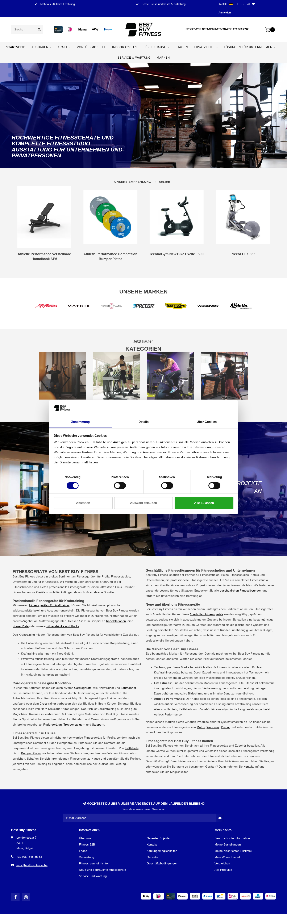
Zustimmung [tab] (80, 422)
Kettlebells (131, 748)
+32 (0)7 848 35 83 (29, 856)
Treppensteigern (74, 724)
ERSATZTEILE (204, 47)
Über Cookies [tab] (207, 422)
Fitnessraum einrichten (94, 863)
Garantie (152, 857)
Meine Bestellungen (228, 844)
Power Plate (21, 626)
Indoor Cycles (124, 47)
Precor (225, 727)
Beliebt (165, 181)
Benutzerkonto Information (232, 838)
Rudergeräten (52, 724)
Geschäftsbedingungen (162, 863)
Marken (163, 57)
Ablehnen (83, 503)
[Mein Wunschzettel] (253, 4)
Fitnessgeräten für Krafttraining (50, 605)
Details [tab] (143, 422)
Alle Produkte (223, 869)
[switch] (120, 485)
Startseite (15, 47)
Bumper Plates (31, 753)
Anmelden (225, 12)
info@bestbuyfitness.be (31, 865)
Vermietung (86, 857)
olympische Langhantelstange (76, 669)
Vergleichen (222, 863)
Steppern (98, 724)
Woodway (213, 727)
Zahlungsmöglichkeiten (162, 850)
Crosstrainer (48, 703)
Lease (83, 850)
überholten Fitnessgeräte (206, 614)
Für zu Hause (155, 47)
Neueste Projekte (158, 838)
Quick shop (46, 255)
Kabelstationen (116, 621)
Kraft (63, 47)
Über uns (85, 838)
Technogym (256, 672)
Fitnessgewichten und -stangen (46, 664)
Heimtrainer (106, 687)
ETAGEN (181, 47)
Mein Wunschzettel (227, 857)
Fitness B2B (87, 844)
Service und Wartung (93, 876)
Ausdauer (40, 47)
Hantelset (134, 664)
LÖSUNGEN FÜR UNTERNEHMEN (248, 47)
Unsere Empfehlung (132, 181)
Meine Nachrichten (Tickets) (233, 850)
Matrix (201, 727)
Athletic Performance (168, 714)
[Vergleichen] (248, 4)
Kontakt (223, 4)
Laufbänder (128, 687)
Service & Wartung (134, 57)
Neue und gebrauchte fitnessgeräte (102, 869)
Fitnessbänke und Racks (62, 626)
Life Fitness (246, 683)
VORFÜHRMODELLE (91, 47)
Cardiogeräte (83, 687)
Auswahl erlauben (143, 503)
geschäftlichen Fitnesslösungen (241, 590)
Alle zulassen (204, 503)
